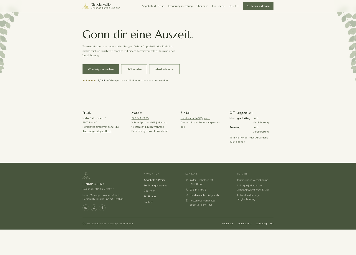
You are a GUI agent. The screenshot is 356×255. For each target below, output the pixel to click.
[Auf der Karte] (102, 207)
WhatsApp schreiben (101, 69)
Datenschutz (245, 223)
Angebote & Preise (153, 5)
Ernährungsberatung (180, 5)
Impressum (228, 223)
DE (230, 5)
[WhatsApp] (94, 207)
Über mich (202, 5)
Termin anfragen (260, 5)
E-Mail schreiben (164, 69)
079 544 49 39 (140, 118)
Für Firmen (218, 5)
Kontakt (148, 202)
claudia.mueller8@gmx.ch (195, 118)
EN (237, 5)
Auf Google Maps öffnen (97, 131)
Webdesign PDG (264, 223)
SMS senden (134, 69)
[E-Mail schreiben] (86, 207)
